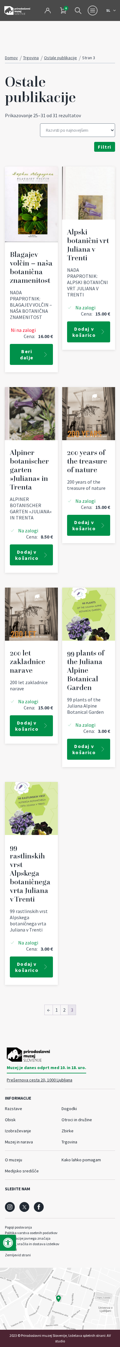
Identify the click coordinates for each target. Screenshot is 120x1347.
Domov (11, 57)
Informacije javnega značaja (27, 1238)
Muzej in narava (19, 1142)
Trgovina (31, 57)
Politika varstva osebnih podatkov (31, 1232)
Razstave (13, 1108)
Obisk (10, 1119)
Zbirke (68, 1131)
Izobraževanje (18, 1131)
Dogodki (69, 1108)
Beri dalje (27, 354)
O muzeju (13, 1160)
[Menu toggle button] (93, 10)
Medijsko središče (22, 1171)
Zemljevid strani (18, 1255)
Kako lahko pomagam (81, 1160)
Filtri (104, 147)
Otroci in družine (77, 1119)
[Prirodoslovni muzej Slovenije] (17, 10)
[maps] (60, 1299)
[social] (10, 1207)
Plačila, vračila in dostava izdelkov (32, 1244)
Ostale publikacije (60, 57)
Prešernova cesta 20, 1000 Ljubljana (39, 1080)
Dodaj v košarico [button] (84, 332)
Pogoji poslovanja (18, 1227)
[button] (8, 1243)
